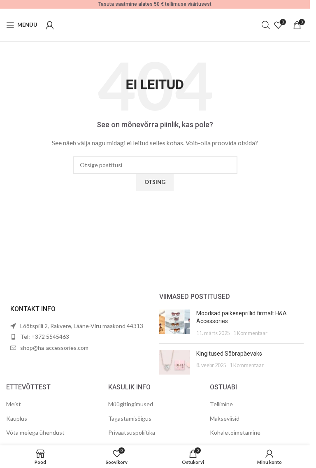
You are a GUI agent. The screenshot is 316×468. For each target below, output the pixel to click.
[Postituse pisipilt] (174, 323)
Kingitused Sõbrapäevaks (229, 353)
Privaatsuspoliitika (131, 432)
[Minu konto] (50, 25)
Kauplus (16, 418)
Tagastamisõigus (129, 418)
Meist (13, 403)
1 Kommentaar (250, 333)
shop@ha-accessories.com (54, 347)
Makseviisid (224, 418)
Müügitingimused (130, 403)
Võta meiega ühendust (35, 432)
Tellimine (221, 403)
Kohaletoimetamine (235, 432)
